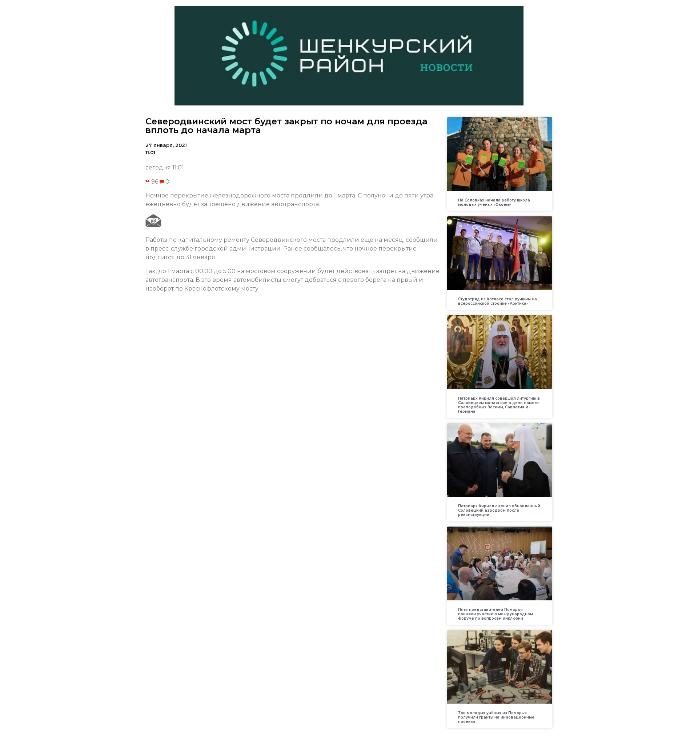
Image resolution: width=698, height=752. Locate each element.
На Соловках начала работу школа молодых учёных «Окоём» (494, 202)
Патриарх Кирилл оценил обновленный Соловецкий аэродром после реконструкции (499, 510)
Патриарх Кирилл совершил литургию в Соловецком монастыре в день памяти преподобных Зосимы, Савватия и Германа (499, 405)
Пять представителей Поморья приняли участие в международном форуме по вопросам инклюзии (495, 614)
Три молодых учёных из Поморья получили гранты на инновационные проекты (496, 717)
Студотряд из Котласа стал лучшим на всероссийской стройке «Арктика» (497, 301)
